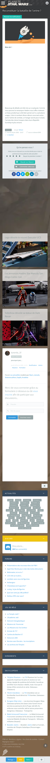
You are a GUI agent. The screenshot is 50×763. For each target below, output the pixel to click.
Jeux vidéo (31, 510)
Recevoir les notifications (12, 17)
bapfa (19, 377)
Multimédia (35, 513)
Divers (18, 500)
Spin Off (40, 520)
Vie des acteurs (25, 528)
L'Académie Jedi (12, 617)
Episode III (14, 503)
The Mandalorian (17, 525)
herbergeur (11, 582)
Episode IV (25, 503)
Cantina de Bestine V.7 (15, 634)
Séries (15, 520)
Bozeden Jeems (12, 725)
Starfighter (10, 523)
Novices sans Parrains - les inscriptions (20, 641)
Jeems (29, 725)
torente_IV (16, 352)
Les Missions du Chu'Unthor (17, 628)
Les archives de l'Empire (15, 645)
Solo (32, 520)
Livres (40, 510)
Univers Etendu (32, 525)
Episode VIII (14, 508)
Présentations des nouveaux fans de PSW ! (22, 565)
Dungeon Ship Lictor (14, 701)
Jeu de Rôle (20, 510)
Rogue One (21, 518)
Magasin (13, 513)
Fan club (36, 508)
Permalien (22, 368)
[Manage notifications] (45, 745)
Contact (41, 739)
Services (24, 520)
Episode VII (35, 505)
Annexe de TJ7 (12, 631)
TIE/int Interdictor (13, 693)
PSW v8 (5, 739)
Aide (20, 760)
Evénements (25, 508)
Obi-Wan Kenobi (13, 515)
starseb (36, 375)
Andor (10, 500)
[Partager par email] (36, 174)
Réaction (15, 368)
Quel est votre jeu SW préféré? (18, 593)
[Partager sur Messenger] (18, 174)
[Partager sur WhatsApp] (27, 174)
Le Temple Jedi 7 (13, 614)
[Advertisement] (25, 77)
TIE (26, 677)
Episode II (37, 500)
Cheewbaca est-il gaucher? (16, 586)
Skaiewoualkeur (10, 377)
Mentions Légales (15, 739)
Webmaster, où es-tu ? (15, 572)
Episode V (13, 505)
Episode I (27, 500)
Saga (8, 520)
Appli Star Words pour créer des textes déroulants (25, 569)
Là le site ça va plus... (14, 576)
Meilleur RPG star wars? (15, 596)
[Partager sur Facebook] (14, 174)
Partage (11, 760)
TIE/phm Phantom (14, 677)
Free (8, 716)
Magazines (24, 513)
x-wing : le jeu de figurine (16, 589)
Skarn (31, 375)
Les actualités (15, 375)
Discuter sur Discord (26, 162)
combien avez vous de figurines (18, 579)
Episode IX (35, 503)
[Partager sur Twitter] (23, 174)
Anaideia (25, 377)
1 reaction (10, 135)
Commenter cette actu (26, 167)
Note (28, 760)
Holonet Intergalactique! (16, 621)
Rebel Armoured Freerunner (17, 714)
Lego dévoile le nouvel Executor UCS (23, 237)
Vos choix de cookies (30, 739)
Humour (9, 510)
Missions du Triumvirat (15, 624)
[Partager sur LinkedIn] (32, 174)
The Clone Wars (38, 523)
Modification (33, 365)
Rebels (11, 518)
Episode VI (24, 505)
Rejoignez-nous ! (8, 742)
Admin (40, 365)
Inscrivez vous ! (25, 417)
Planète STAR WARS (19, 3)
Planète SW (26, 515)
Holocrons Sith (12, 638)
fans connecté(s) (19, 547)
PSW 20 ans (38, 515)
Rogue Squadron (34, 518)
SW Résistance (23, 523)
